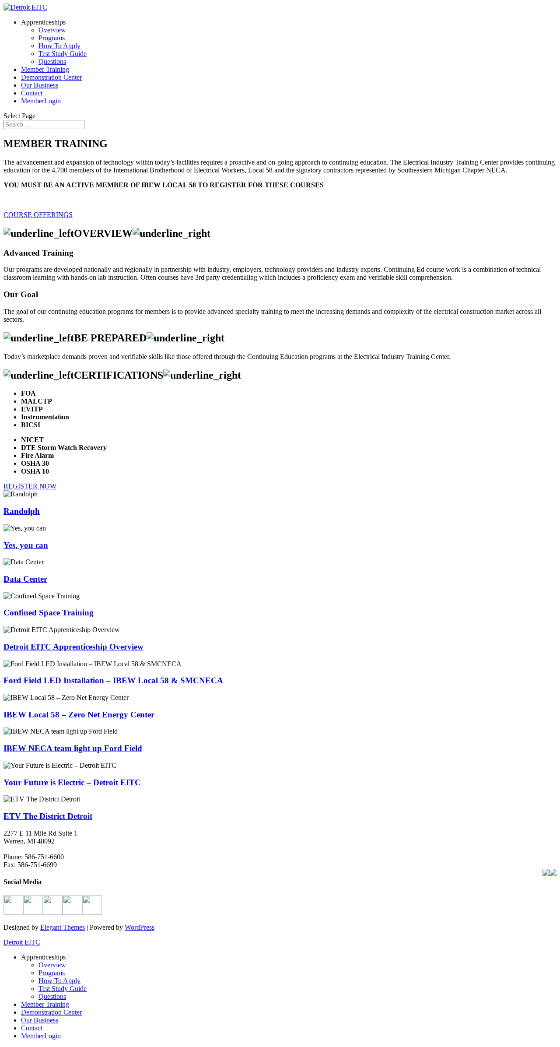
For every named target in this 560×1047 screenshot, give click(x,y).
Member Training (45, 69)
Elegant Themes (62, 927)
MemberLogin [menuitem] (41, 1036)
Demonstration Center (51, 77)
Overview (52, 30)
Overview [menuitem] (52, 965)
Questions (52, 61)
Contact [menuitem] (31, 1028)
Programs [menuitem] (51, 973)
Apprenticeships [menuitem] (43, 957)
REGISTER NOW (30, 486)
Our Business (39, 85)
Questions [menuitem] (52, 996)
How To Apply (59, 45)
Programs (51, 38)
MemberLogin (41, 101)
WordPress (139, 927)
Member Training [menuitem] (45, 1004)
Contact (31, 93)
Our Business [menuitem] (39, 1020)
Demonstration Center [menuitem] (51, 1012)
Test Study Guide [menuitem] (62, 988)
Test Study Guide (62, 53)
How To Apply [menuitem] (59, 980)
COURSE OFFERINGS (38, 214)
